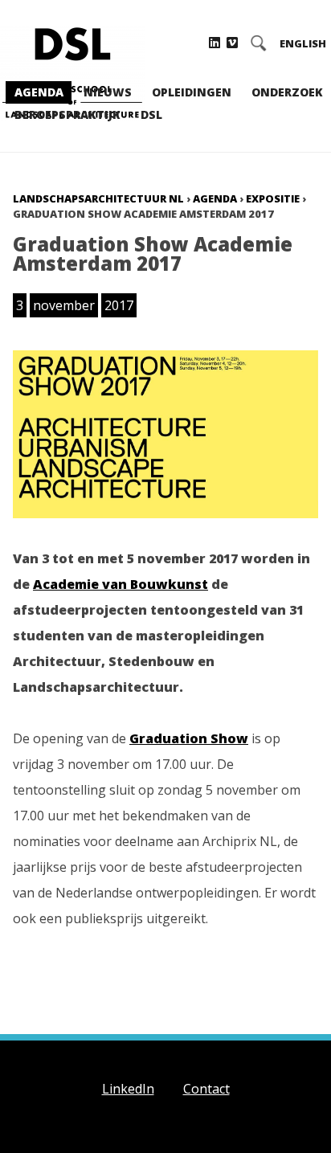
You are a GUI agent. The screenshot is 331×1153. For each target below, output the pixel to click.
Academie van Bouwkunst (120, 584)
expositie (273, 198)
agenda (215, 198)
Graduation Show (188, 738)
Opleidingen (191, 92)
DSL (151, 114)
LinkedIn (128, 1089)
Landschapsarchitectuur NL (98, 198)
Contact (206, 1089)
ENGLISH (303, 44)
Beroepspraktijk (67, 114)
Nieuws (108, 92)
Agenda (38, 92)
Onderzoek (287, 92)
